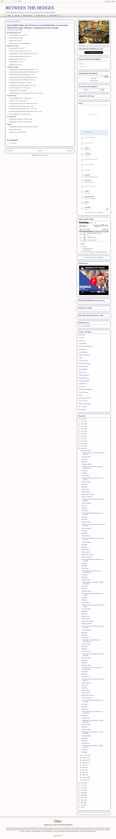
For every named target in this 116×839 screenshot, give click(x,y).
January (84, 780)
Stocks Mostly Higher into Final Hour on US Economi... (93, 525)
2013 (82, 783)
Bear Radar (84, 459)
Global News (82, 335)
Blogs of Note (82, 409)
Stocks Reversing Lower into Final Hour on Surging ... (93, 605)
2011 (82, 788)
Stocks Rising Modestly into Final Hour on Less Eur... (93, 539)
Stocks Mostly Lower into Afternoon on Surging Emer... (92, 668)
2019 (82, 436)
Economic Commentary (85, 363)
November (85, 755)
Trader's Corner (83, 372)
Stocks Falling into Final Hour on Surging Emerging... (92, 654)
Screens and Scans (83, 392)
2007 (82, 797)
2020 (82, 434)
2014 (82, 448)
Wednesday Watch (86, 464)
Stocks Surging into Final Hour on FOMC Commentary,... (92, 583)
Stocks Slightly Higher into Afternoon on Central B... (92, 560)
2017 (82, 441)
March (84, 775)
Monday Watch (85, 489)
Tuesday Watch (85, 475)
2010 (82, 790)
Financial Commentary (84, 355)
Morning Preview (27, 15)
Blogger (60, 835)
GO (102, 90)
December (85, 450)
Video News (82, 340)
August (84, 762)
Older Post (70, 150)
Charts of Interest (83, 401)
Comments (84, 66)
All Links (16, 15)
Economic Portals (83, 360)
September (85, 760)
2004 (82, 805)
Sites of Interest (83, 406)
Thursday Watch (86, 580)
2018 (82, 438)
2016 (82, 443)
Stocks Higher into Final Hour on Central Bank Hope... (92, 721)
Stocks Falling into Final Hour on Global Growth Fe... (92, 746)
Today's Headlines (86, 457)
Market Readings (83, 369)
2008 (82, 795)
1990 (82, 807)
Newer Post (10, 150)
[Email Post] (20, 30)
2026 (82, 419)
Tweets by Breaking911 (85, 326)
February (84, 777)
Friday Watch (85, 510)
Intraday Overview (41, 15)
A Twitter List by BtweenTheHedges (93, 257)
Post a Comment (12, 143)
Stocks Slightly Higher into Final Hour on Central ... (92, 478)
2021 (82, 431)
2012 (82, 785)
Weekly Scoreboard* (87, 497)
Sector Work (82, 386)
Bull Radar (84, 462)
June (83, 767)
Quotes (80, 395)
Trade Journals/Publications (86, 389)
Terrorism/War (82, 343)
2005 (82, 802)
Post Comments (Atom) (43, 155)
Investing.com (103, 252)
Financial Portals (83, 352)
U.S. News (81, 338)
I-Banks (81, 358)
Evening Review (54, 15)
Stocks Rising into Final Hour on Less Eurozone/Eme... (91, 571)
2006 (82, 800)
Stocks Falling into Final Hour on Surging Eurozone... (92, 626)
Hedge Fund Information (85, 404)
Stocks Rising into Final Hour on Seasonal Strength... (92, 500)
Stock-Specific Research (85, 398)
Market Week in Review (88, 494)
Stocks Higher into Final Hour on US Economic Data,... (91, 640)
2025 (82, 421)
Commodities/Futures (84, 381)
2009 (82, 793)
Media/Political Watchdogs (85, 346)
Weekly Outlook (86, 492)
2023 (82, 426)
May (83, 770)
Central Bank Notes (84, 366)
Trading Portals (82, 383)
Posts (82, 63)
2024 (82, 424)
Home (9, 15)
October (84, 757)
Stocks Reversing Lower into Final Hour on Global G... (93, 453)
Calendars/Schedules (84, 375)
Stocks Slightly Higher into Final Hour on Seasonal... (92, 513)
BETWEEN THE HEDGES (30, 7)
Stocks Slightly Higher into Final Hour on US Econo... (92, 701)
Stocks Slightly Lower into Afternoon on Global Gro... (92, 712)
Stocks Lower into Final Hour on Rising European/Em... (92, 467)
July (83, 765)
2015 (82, 446)
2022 (82, 429)
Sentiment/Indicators (84, 378)
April (83, 772)
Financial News (82, 349)
